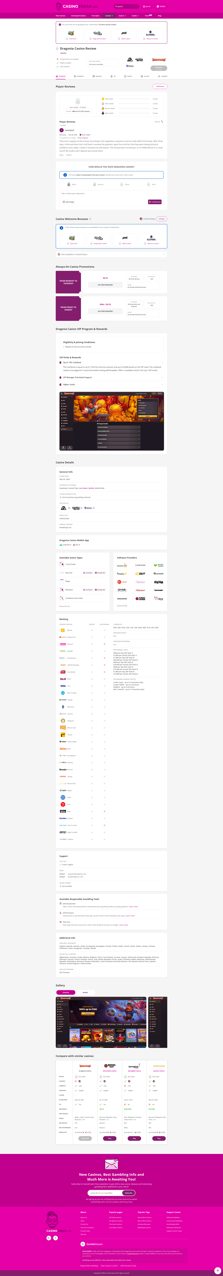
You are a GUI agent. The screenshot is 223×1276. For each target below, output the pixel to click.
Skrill (69, 679)
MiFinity (70, 763)
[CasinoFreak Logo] (77, 6)
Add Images (70, 202)
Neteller (70, 651)
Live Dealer (83, 488)
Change (161, 219)
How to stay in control (109, 1266)
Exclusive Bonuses (144, 1224)
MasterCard (71, 637)
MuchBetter (71, 756)
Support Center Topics (174, 1231)
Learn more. (133, 906)
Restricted (158, 68)
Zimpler (70, 700)
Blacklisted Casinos (144, 1228)
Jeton (69, 749)
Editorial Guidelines (173, 1217)
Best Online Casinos (144, 1221)
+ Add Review (160, 86)
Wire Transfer (72, 693)
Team (82, 1221)
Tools (148, 16)
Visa (68, 686)
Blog (159, 16)
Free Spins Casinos (115, 1224)
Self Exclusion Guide (128, 1266)
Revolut (70, 770)
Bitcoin (69, 630)
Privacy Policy (127, 1202)
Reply (61, 155)
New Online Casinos (144, 1217)
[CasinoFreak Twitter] (48, 1238)
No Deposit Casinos (78, 16)
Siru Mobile (71, 672)
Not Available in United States (74, 254)
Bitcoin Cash (71, 728)
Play (109, 1138)
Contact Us (84, 1224)
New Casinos (60, 16)
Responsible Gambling (89, 1266)
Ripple (69, 790)
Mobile (91, 488)
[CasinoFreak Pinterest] (55, 1238)
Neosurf (70, 644)
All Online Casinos (115, 1217)
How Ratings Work (173, 1224)
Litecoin (70, 714)
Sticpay (69, 776)
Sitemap (83, 1234)
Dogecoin (70, 721)
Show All (64, 606)
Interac (69, 735)
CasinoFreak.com (133, 1254)
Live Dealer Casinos (115, 1228)
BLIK (69, 811)
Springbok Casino (134, 1071)
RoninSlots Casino (109, 1071)
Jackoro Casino (159, 1071)
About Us (83, 1217)
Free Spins (95, 16)
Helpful (69, 155)
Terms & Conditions (112, 1202)
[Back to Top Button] (217, 1270)
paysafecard (71, 658)
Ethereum (70, 707)
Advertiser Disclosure (174, 1228)
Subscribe (128, 1193)
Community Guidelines (174, 1221)
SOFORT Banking (73, 665)
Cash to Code (72, 825)
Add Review (156, 202)
